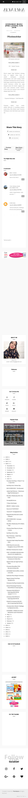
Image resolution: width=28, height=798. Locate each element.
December (9, 465)
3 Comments (13, 32)
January (9, 623)
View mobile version (18, 149)
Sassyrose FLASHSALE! (13, 508)
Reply (23, 179)
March (8, 619)
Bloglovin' (14, 411)
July (8, 476)
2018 (6, 459)
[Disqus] (14, 277)
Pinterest (7, 411)
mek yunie (13, 173)
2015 (6, 625)
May (8, 614)
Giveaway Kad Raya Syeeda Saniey (15, 583)
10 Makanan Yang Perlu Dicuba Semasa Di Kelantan (13, 435)
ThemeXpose (16, 791)
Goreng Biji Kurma (11, 500)
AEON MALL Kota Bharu (13, 425)
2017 (6, 461)
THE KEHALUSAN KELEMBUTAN (15, 186)
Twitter (7, 405)
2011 (6, 634)
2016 (6, 463)
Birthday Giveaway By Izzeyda (14, 549)
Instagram (7, 399)
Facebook (14, 399)
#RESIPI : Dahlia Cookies (13, 506)
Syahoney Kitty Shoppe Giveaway (15, 575)
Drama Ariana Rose (11, 443)
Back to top (21, 796)
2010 (6, 636)
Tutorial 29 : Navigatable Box (14, 511)
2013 (6, 629)
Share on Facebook (14, 131)
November (9, 468)
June (8, 478)
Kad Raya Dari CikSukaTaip (14, 485)
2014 (6, 627)
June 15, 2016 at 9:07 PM (15, 189)
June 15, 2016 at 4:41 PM (15, 175)
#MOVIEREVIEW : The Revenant (15, 488)
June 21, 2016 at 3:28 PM (15, 205)
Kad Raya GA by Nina (12, 533)
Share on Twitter (15, 134)
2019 (6, 457)
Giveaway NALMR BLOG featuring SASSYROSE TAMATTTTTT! (13, 592)
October (9, 470)
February (9, 621)
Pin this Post (15, 138)
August (9, 474)
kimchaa (12, 203)
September (10, 472)
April (8, 616)
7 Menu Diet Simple (12, 503)
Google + (14, 405)
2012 (6, 631)
